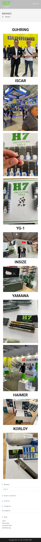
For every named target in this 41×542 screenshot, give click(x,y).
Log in (4, 521)
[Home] (2, 17)
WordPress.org (6, 528)
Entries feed (5, 523)
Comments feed (7, 525)
